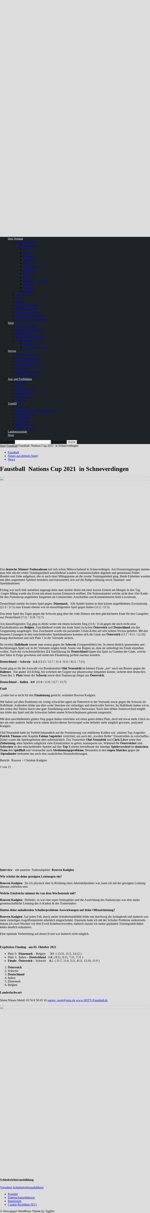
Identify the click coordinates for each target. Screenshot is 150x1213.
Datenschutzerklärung (21, 1197)
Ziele (18, 298)
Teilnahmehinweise (26, 389)
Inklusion (21, 424)
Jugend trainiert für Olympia (31, 336)
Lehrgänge (21, 382)
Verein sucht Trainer (26, 354)
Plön (25, 277)
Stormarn (28, 291)
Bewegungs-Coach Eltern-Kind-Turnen (36, 410)
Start (3, 445)
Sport (11, 322)
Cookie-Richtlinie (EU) (22, 1204)
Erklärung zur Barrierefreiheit (31, 319)
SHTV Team (22, 294)
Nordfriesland (30, 266)
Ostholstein (29, 270)
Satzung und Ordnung (27, 305)
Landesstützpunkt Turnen (29, 340)
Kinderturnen (23, 421)
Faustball (12, 445)
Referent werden (24, 396)
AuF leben (21, 368)
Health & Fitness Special (29, 329)
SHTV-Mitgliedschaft (27, 308)
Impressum (14, 1201)
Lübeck (27, 252)
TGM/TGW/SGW (25, 428)
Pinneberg (28, 273)
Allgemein (29, 343)
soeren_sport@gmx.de (61, 1000)
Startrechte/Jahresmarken (29, 361)
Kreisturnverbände (25, 242)
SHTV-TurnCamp (25, 333)
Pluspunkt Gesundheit (27, 365)
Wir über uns (22, 407)
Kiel (25, 249)
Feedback (21, 400)
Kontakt (13, 1194)
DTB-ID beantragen (26, 358)
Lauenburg (29, 256)
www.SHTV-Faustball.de (92, 1000)
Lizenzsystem (23, 393)
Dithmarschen (30, 245)
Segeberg (28, 284)
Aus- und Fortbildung (20, 379)
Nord (26, 263)
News (11, 435)
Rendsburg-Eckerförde (35, 280)
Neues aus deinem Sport (23, 455)
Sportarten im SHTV (26, 326)
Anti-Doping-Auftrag (27, 312)
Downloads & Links (26, 375)
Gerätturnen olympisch (35, 347)
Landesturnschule (17, 431)
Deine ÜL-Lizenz (25, 414)
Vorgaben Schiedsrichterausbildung (22, 1187)
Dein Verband (15, 238)
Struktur (20, 301)
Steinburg (28, 287)
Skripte (19, 386)
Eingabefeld (7, 441)
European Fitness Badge (28, 372)
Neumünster (29, 259)
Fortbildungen (23, 417)
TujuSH (12, 403)
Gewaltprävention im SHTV (30, 315)
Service (12, 350)
